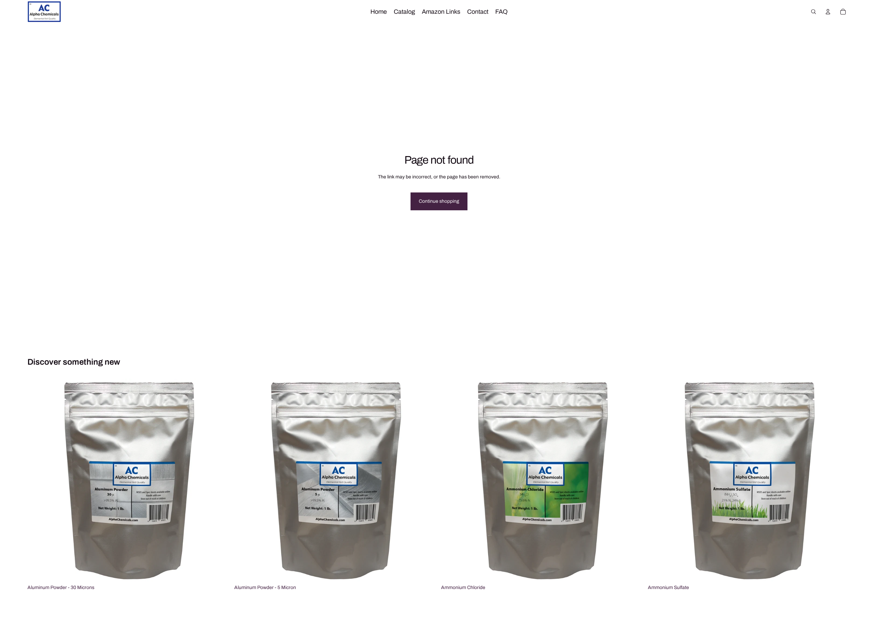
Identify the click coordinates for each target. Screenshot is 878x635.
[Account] (827, 11)
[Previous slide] (37, 479)
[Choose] (219, 571)
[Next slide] (220, 479)
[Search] (813, 11)
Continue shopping (439, 201)
